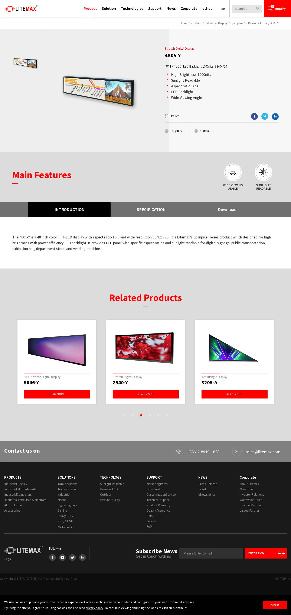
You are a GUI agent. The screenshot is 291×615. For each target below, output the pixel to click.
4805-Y (274, 23)
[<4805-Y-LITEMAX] (254, 116)
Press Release (207, 484)
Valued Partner (249, 510)
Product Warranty (158, 505)
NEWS (202, 477)
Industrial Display (216, 23)
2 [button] (133, 415)
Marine (62, 500)
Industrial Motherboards (20, 489)
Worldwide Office (251, 500)
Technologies (132, 8)
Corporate (189, 8)
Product (90, 8)
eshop (207, 8)
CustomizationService (161, 494)
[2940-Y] (146, 348)
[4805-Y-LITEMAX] (264, 116)
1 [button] (124, 415)
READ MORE (57, 394)
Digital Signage (67, 505)
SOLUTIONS (67, 477)
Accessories (12, 510)
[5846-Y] (57, 348)
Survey (151, 521)
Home (183, 23)
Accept (275, 605)
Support (155, 8)
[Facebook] (52, 557)
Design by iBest (66, 579)
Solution (109, 8)
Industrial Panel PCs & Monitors (25, 500)
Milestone (246, 489)
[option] (25, 63)
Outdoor (105, 494)
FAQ (149, 526)
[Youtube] (62, 557)
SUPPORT (154, 477)
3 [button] (141, 415)
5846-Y (31, 382)
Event (202, 489)
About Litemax (249, 484)
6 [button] (167, 415)
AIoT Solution (13, 505)
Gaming (62, 510)
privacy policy (94, 608)
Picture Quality (110, 500)
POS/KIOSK (65, 521)
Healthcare (65, 526)
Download (153, 489)
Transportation (68, 489)
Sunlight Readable (112, 484)
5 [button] (158, 415)
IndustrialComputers (18, 494)
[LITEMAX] (21, 8)
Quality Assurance (158, 510)
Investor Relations (252, 494)
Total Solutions (68, 484)
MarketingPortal (157, 484)
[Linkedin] (275, 116)
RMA (150, 516)
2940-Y (120, 382)
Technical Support (159, 500)
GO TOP (280, 579)
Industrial (64, 494)
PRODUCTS (13, 477)
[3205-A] (235, 348)
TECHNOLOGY (110, 477)
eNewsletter (206, 494)
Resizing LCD (109, 489)
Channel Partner (250, 505)
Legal (8, 559)
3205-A (209, 382)
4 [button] (150, 415)
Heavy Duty (65, 516)
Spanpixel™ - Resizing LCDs (249, 23)
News (171, 8)
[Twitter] (72, 557)
